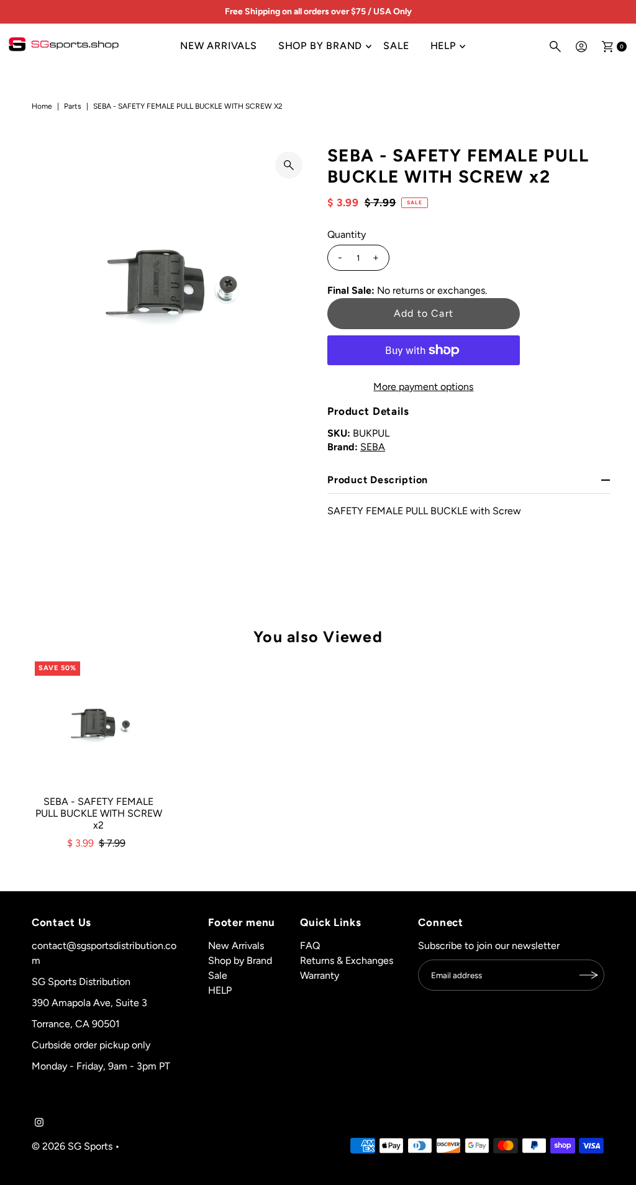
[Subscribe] (588, 975)
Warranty (319, 975)
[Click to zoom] (288, 165)
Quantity (346, 234)
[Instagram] (39, 1123)
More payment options (423, 387)
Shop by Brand (320, 46)
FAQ (310, 945)
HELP (443, 46)
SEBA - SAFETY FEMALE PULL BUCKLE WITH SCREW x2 (98, 813)
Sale (396, 46)
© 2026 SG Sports (72, 1146)
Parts (72, 106)
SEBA (372, 447)
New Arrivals (218, 46)
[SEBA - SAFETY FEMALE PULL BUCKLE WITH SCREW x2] (99, 725)
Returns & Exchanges (346, 960)
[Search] (555, 46)
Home (42, 106)
